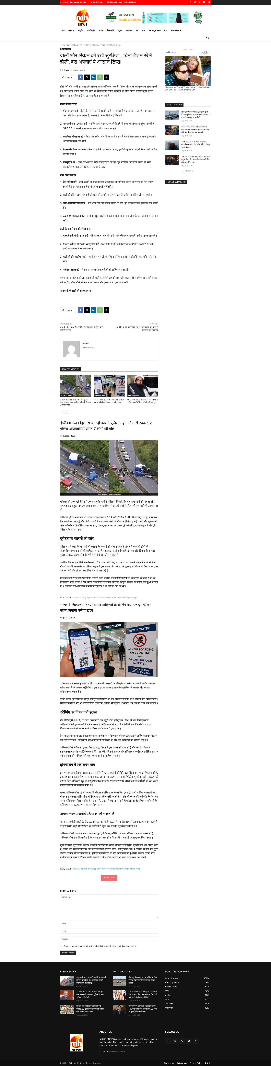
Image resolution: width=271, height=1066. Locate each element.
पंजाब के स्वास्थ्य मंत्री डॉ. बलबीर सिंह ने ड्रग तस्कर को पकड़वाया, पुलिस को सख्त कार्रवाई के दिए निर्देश (90, 994)
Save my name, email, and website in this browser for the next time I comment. (100, 946)
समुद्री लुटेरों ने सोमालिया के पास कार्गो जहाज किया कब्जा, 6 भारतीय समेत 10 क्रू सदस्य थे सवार (195, 144)
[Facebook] (190, 2)
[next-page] (66, 412)
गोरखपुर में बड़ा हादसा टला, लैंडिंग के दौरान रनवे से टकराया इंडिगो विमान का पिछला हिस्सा (143, 980)
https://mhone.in (89, 347)
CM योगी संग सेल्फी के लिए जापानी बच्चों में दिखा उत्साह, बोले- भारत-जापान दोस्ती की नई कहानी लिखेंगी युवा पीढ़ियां (143, 994)
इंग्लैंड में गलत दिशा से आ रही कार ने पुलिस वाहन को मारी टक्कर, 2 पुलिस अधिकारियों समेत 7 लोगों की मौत (75, 402)
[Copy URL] (106, 77)
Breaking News (66, 395)
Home (62, 45)
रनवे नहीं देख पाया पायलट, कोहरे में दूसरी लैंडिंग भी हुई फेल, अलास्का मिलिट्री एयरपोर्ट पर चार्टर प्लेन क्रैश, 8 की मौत (196, 114)
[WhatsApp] (100, 77)
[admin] (62, 70)
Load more (187, 171)
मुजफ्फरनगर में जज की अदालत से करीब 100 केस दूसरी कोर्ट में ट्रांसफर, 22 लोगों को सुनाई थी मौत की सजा (143, 1009)
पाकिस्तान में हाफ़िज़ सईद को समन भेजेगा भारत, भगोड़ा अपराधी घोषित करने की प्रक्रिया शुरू (105, 597)
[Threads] (209, 2)
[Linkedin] (93, 77)
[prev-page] (62, 412)
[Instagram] (195, 2)
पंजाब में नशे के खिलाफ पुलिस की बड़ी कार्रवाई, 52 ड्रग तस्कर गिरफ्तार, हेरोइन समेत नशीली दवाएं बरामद (90, 1009)
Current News (72, 45)
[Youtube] (204, 2)
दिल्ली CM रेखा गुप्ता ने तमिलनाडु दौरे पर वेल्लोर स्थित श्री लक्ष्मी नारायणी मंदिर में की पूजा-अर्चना (106, 869)
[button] (207, 37)
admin (69, 70)
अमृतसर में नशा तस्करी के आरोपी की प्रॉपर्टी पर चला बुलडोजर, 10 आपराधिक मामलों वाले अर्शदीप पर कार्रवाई (91, 980)
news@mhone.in (117, 1051)
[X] (199, 2)
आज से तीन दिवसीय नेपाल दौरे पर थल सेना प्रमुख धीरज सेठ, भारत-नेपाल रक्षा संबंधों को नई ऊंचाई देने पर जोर (195, 159)
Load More (109, 877)
